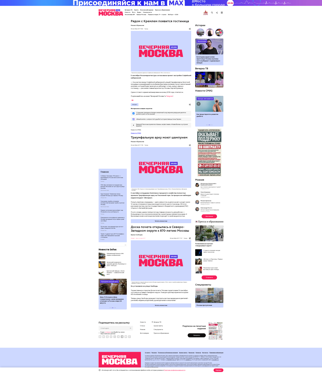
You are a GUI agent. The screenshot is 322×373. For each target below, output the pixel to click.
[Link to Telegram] (118, 336)
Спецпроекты (147, 12)
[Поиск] (212, 12)
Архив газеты (158, 326)
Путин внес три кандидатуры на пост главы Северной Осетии (112, 227)
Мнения (199, 180)
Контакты (205, 352)
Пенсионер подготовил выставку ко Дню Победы (211, 268)
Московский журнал (146, 10)
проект (134, 104)
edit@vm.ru (188, 360)
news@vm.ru (215, 360)
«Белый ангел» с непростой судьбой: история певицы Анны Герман (209, 32)
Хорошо (218, 370)
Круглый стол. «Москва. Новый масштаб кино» (209, 79)
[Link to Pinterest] (129, 336)
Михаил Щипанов (206, 200)
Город (102, 181)
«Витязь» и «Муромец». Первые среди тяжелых (213, 260)
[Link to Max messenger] (100, 336)
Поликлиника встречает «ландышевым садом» (204, 245)
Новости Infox (108, 249)
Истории (200, 25)
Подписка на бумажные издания (168, 352)
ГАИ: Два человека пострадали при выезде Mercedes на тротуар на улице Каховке (112, 186)
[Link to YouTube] (114, 336)
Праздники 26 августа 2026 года (113, 287)
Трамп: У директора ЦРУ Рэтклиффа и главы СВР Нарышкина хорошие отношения (112, 235)
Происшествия (105, 190)
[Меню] (221, 12)
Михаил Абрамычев (137, 25)
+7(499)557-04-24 (171, 360)
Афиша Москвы (141, 14)
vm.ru (177, 358)
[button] (102, 287)
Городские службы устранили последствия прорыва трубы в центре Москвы (112, 202)
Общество (103, 197)
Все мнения (209, 216)
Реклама (154, 352)
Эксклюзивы (202, 41)
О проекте (209, 277)
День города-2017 (140, 238)
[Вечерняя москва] (120, 360)
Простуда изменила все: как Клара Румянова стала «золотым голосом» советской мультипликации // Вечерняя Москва (219, 32)
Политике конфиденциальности (174, 370)
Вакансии (191, 352)
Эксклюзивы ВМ (130, 14)
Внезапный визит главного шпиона (210, 202)
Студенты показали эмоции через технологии (211, 251)
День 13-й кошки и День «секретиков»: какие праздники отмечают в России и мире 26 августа (112, 300)
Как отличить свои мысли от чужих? (211, 187)
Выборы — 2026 (173, 14)
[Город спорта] (205, 12)
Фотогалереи (144, 333)
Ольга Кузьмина (206, 192)
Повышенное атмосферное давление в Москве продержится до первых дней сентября (112, 219)
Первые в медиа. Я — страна (157, 14)
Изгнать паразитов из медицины (210, 210)
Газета (136, 10)
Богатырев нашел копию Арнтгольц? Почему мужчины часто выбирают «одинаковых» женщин (209, 46)
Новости (127, 12)
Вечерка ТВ (128, 10)
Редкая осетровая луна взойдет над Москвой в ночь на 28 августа (112, 211)
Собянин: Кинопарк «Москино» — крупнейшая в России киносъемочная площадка (112, 177)
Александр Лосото (206, 207)
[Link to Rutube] (125, 336)
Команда (198, 352)
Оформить (196, 335)
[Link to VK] (103, 336)
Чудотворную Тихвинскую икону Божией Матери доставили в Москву (112, 194)
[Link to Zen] (111, 336)
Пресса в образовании (162, 10)
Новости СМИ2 (136, 133)
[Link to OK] (107, 336)
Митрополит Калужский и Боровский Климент (208, 184)
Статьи (142, 326)
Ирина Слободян (137, 235)
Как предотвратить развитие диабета (209, 104)
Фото (134, 12)
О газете (147, 352)
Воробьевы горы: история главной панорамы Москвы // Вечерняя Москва (200, 32)
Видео (139, 12)
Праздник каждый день (109, 281)
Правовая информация (216, 352)
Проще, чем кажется (205, 99)
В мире (102, 239)
